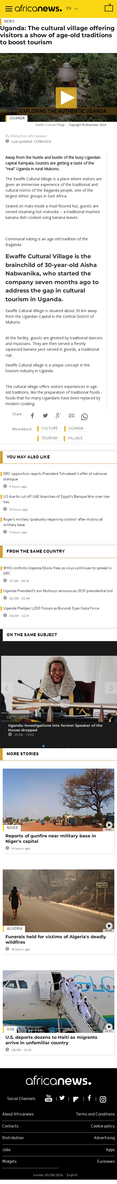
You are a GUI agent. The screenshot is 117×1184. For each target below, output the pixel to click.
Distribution (13, 1138)
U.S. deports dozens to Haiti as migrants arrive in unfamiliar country (51, 1040)
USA (10, 1029)
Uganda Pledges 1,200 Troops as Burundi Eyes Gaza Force (51, 609)
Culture (49, 429)
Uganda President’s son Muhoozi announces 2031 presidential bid (58, 591)
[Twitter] (63, 1099)
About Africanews (18, 1114)
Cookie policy (103, 1126)
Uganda (17, 118)
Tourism (49, 438)
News (9, 22)
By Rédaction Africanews (26, 136)
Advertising (104, 1138)
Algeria (14, 929)
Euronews (106, 1162)
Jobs (6, 1150)
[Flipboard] (76, 1099)
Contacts (10, 1126)
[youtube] (49, 1099)
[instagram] (103, 1099)
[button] (66, 97)
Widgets (9, 1162)
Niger (12, 828)
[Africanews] (38, 9)
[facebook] (90, 1099)
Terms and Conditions (95, 1114)
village (75, 438)
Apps (110, 1150)
